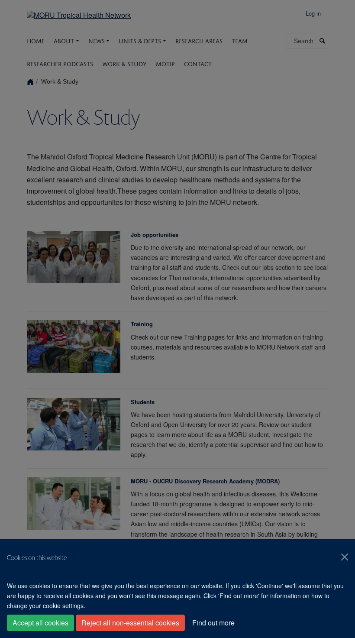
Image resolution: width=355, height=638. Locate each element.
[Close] (345, 557)
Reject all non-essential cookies (130, 623)
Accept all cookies (40, 623)
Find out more (213, 623)
